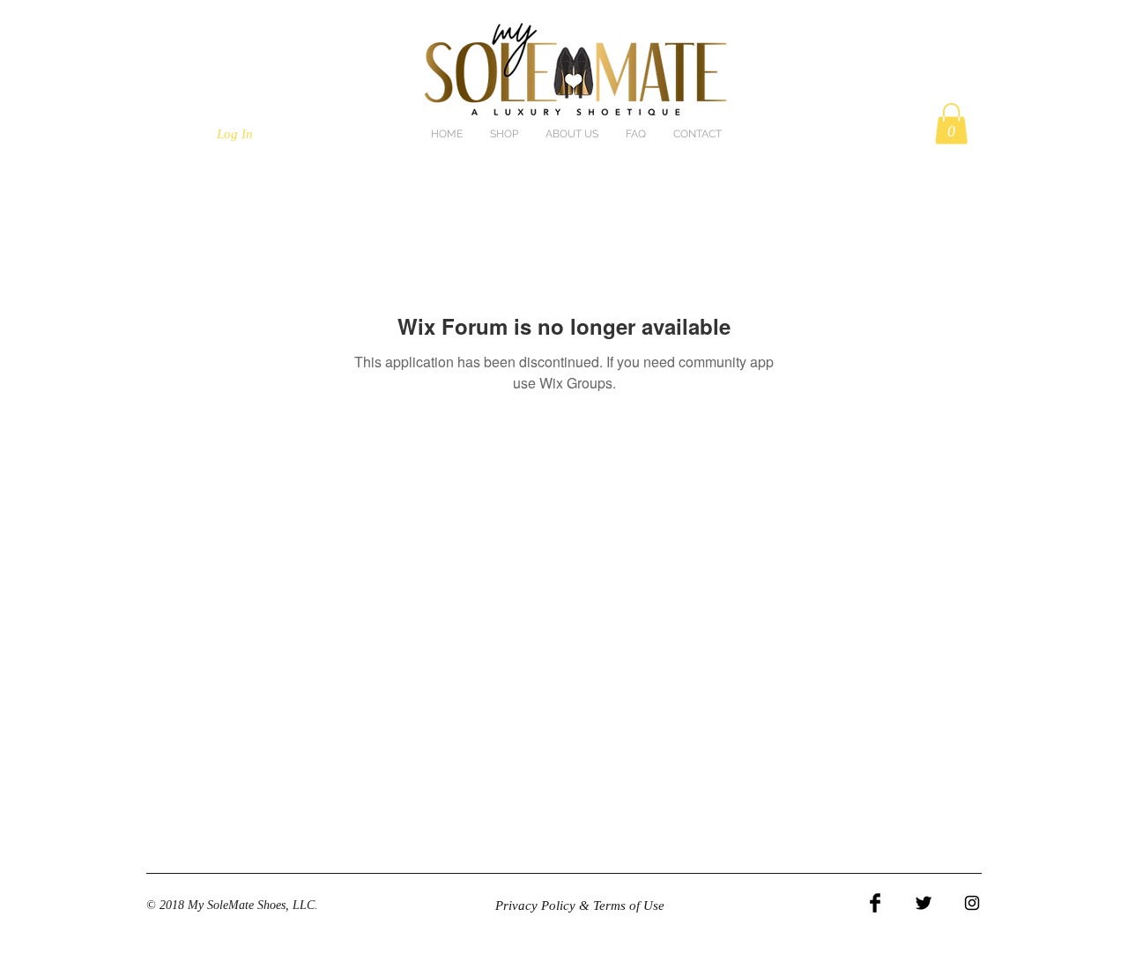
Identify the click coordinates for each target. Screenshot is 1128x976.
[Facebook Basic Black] (875, 903)
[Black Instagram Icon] (972, 903)
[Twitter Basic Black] (923, 903)
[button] (951, 123)
